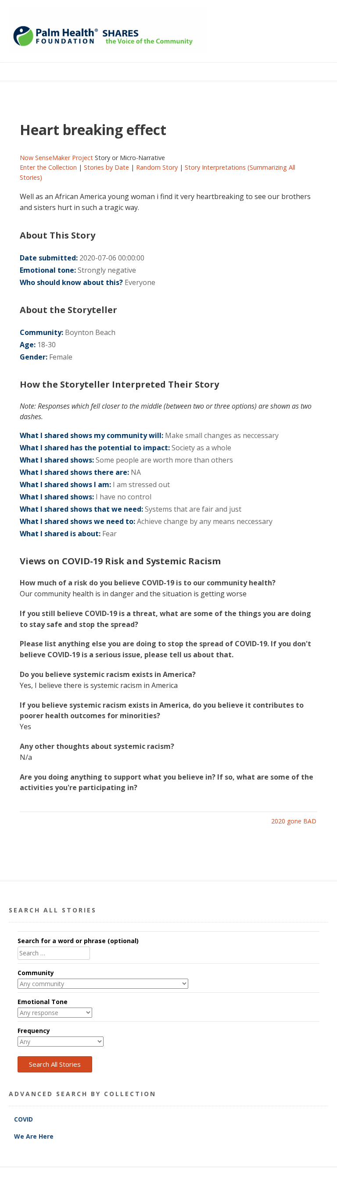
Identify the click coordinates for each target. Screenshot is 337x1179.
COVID (24, 1119)
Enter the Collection (48, 167)
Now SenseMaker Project (56, 157)
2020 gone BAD (293, 821)
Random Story (157, 167)
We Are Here (34, 1136)
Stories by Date (106, 167)
